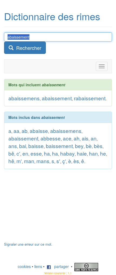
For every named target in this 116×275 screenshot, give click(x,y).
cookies (24, 266)
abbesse (50, 138)
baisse (36, 145)
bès (98, 145)
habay (67, 153)
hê (11, 160)
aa (16, 130)
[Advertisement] (44, 208)
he (103, 153)
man (29, 160)
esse (36, 153)
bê (11, 153)
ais (85, 138)
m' (19, 160)
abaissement (57, 98)
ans (12, 145)
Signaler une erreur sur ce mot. (28, 244)
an (94, 138)
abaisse (39, 130)
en (25, 153)
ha (47, 153)
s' (58, 160)
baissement (59, 145)
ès (76, 160)
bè (89, 145)
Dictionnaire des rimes (52, 16)
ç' (64, 160)
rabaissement (89, 98)
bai (22, 145)
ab (25, 130)
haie (82, 153)
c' (18, 153)
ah (77, 138)
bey (79, 145)
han (93, 153)
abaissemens (24, 98)
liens (38, 266)
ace (67, 138)
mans (42, 160)
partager (60, 266)
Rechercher (27, 47)
